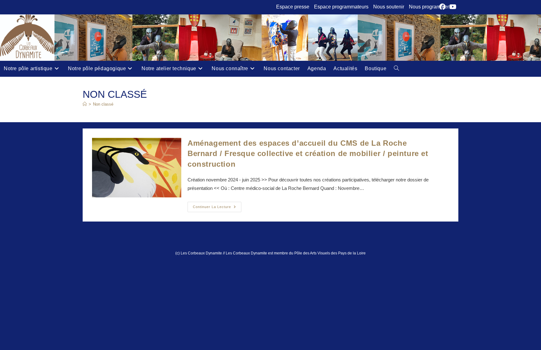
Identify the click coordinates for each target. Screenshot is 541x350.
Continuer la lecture (217, 208)
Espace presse (292, 6)
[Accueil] (85, 104)
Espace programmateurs (341, 6)
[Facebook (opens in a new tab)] (443, 7)
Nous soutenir (388, 6)
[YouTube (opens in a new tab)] (452, 7)
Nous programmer (429, 6)
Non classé (103, 104)
